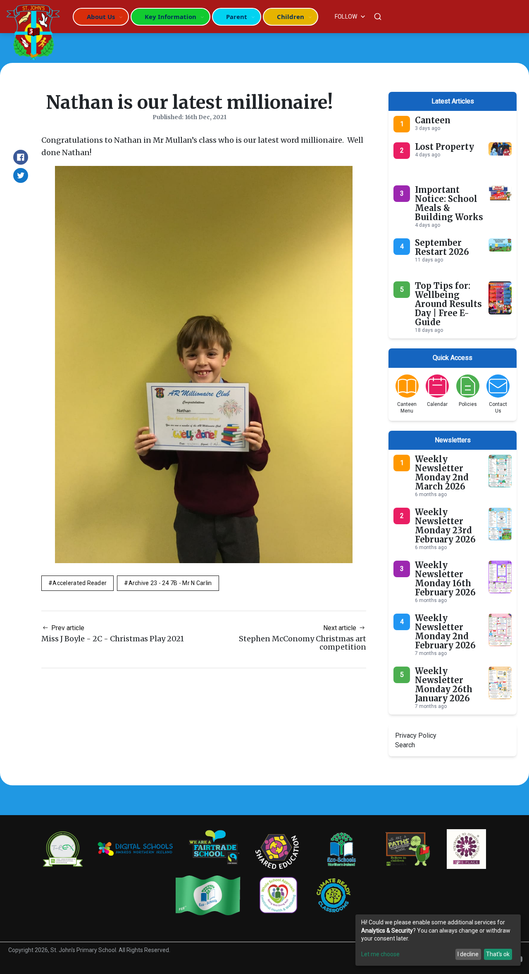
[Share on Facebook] (20, 157)
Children (290, 16)
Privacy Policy (415, 735)
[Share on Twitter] (20, 175)
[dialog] (438, 940)
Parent (236, 16)
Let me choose (380, 954)
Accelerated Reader (79, 583)
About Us (101, 16)
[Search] (377, 16)
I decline (468, 954)
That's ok (498, 954)
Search (405, 745)
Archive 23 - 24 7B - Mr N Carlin (170, 583)
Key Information (170, 16)
